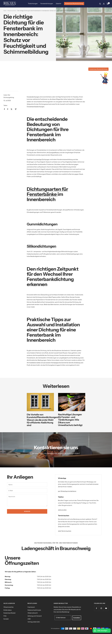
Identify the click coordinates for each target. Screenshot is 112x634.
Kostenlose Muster (10, 613)
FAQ (5, 616)
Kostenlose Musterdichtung (74, 3)
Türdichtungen (33, 3)
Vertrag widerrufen (34, 622)
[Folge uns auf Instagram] (101, 608)
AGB (29, 619)
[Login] (104, 3)
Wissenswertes (11, 10)
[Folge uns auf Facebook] (96, 608)
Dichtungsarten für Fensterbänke (47, 191)
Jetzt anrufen (62, 510)
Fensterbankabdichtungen (35, 106)
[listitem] (4, 109)
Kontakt (6, 619)
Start (5, 10)
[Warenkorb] (107, 4)
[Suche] (100, 4)
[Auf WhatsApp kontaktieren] (102, 629)
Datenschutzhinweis (34, 610)
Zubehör (58, 3)
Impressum (31, 607)
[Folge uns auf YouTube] (106, 608)
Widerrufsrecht (33, 613)
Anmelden (76, 618)
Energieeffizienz (54, 152)
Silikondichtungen (41, 246)
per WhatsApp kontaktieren (67, 491)
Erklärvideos (8, 610)
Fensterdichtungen (46, 3)
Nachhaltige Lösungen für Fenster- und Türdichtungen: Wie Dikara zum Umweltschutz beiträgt (70, 420)
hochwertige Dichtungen (41, 159)
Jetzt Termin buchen (64, 531)
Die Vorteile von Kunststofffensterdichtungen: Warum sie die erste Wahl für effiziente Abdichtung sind (42, 420)
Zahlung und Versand (35, 616)
